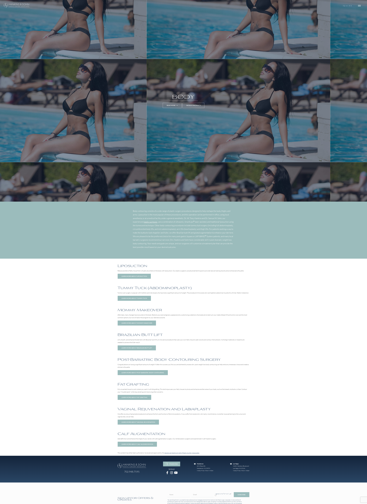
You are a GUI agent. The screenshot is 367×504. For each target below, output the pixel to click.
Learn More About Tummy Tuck (134, 298)
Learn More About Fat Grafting (134, 397)
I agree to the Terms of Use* (223, 494)
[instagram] (171, 472)
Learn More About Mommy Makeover (136, 323)
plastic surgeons (150, 222)
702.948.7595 (347, 6)
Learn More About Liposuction (134, 276)
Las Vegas (236, 464)
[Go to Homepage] (132, 465)
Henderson (200, 464)
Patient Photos (192, 105)
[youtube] (176, 472)
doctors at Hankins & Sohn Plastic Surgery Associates (182, 453)
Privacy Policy (233, 501)
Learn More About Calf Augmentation (137, 444)
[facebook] (167, 472)
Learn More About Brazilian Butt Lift (136, 348)
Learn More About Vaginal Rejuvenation (138, 422)
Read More (171, 105)
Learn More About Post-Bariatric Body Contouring (142, 372)
